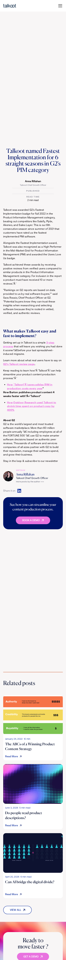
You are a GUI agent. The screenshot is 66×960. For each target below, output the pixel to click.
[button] (59, 6)
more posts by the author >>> (30, 481)
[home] (9, 6)
